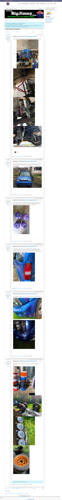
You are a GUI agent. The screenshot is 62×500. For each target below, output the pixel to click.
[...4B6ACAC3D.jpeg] (21, 219)
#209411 (42, 159)
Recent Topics (11, 8)
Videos (51, 3)
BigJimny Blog (43, 4)
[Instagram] (55, 0)
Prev (8, 31)
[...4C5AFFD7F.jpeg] (27, 53)
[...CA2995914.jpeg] (27, 405)
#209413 (42, 244)
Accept (2, 498)
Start (6, 31)
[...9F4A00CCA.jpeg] (24, 266)
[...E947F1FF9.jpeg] (24, 82)
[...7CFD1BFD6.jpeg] (27, 136)
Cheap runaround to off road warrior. (30, 36)
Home (20, 3)
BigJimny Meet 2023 (49, 20)
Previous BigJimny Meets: (50, 18)
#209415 (42, 359)
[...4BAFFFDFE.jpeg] (15, 152)
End (19, 31)
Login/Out (10, 0)
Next (17, 31)
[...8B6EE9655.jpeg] (24, 334)
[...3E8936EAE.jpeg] (24, 111)
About (55, 4)
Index (7, 8)
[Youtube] (53, 0)
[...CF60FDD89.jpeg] (27, 177)
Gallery (37, 3)
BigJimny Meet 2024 (49, 19)
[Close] (42, 23)
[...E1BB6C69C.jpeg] (21, 459)
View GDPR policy (31, 499)
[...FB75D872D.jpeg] (27, 308)
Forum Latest (32, 3)
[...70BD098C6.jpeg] (24, 430)
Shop (48, 3)
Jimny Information (25, 3)
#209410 (42, 34)
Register (6, 0)
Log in (15, 156)
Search (15, 8)
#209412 (42, 198)
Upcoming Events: (49, 22)
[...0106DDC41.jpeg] (24, 380)
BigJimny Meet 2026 (49, 21)
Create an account (21, 156)
